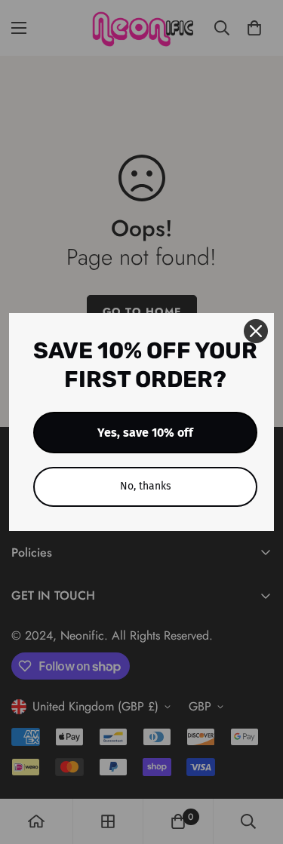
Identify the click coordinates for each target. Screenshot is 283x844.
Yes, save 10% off (145, 432)
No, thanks (145, 486)
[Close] (256, 331)
